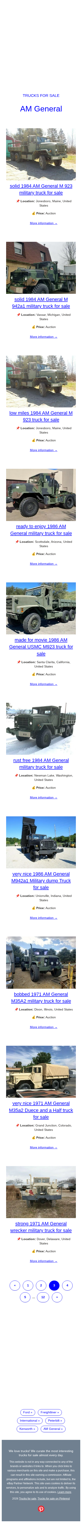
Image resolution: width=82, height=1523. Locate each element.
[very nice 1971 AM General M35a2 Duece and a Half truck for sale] (41, 1096)
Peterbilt (53, 1420)
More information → (44, 223)
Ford (26, 1412)
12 (43, 1297)
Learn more (64, 1492)
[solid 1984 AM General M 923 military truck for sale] (41, 179)
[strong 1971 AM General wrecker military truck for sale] (41, 1217)
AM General (41, 108)
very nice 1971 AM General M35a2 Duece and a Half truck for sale (41, 1110)
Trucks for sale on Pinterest (54, 1498)
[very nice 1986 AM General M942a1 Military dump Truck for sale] (41, 867)
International (28, 1420)
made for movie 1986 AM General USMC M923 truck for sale (41, 646)
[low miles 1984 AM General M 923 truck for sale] (41, 406)
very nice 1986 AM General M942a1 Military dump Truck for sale (41, 880)
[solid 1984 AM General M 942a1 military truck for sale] (41, 292)
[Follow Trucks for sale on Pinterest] (41, 1511)
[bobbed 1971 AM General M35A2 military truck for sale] (41, 987)
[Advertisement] (41, 42)
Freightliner (48, 1412)
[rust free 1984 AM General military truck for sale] (41, 753)
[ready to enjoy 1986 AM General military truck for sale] (41, 520)
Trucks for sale (41, 95)
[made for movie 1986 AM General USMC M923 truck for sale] (41, 633)
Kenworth (26, 1429)
